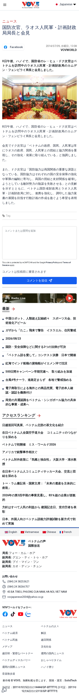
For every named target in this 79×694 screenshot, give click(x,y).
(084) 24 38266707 (18, 586)
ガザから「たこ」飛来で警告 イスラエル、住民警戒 (41, 330)
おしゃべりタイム (51, 660)
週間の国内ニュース (52, 653)
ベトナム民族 (10, 639)
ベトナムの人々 (50, 626)
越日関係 (46, 639)
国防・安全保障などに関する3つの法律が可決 (36, 347)
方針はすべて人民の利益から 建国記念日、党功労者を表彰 (39, 509)
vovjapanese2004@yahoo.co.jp (25, 596)
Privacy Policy (52, 263)
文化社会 (46, 646)
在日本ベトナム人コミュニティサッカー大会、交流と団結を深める (39, 474)
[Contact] (4, 689)
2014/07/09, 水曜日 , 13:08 (61, 46)
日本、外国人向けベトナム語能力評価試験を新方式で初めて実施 (39, 521)
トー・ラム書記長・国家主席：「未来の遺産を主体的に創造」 (39, 485)
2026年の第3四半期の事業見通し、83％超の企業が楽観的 (39, 497)
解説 (43, 633)
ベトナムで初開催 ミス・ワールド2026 (29, 444)
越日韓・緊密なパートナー (17, 653)
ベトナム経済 (10, 633)
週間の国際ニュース (13, 666)
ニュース (9, 21)
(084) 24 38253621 (18, 581)
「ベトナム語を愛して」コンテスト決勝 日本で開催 (41, 355)
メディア (7, 646)
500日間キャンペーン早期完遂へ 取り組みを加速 (39, 371)
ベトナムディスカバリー (16, 660)
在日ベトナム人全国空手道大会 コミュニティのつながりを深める (39, 435)
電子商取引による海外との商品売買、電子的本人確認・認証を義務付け (39, 390)
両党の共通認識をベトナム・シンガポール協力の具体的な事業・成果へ (41, 402)
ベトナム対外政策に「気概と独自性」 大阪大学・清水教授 (39, 462)
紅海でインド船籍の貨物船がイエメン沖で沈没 (36, 363)
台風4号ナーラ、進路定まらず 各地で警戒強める (39, 380)
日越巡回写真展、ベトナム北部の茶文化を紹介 (33, 425)
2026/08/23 (13, 338)
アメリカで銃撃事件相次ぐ (19, 452)
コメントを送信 (37, 280)
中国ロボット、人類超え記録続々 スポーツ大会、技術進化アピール (41, 321)
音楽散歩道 (8, 673)
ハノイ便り (47, 666)
